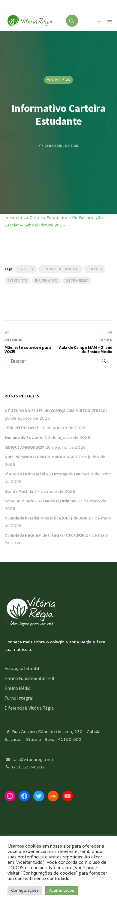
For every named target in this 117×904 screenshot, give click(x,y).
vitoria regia (76, 280)
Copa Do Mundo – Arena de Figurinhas (40, 501)
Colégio (94, 269)
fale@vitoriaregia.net (32, 759)
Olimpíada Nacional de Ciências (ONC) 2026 (44, 535)
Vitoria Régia (58, 79)
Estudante (17, 280)
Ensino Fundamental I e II (29, 678)
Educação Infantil (21, 668)
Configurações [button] (25, 890)
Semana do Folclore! (24, 437)
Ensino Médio (17, 688)
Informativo (46, 280)
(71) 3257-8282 (28, 767)
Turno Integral (19, 698)
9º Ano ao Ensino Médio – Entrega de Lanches (46, 474)
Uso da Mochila (18, 491)
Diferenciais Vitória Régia (29, 708)
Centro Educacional (60, 269)
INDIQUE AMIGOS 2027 (24, 447)
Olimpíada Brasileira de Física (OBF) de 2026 (45, 518)
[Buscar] (103, 361)
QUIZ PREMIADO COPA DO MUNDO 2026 (39, 456)
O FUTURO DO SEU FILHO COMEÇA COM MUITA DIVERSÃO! (55, 410)
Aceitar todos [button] (61, 890)
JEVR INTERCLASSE (21, 427)
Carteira (26, 269)
